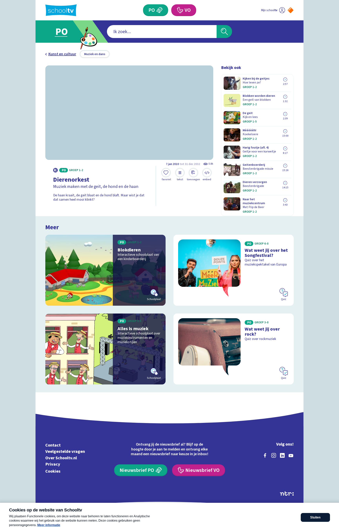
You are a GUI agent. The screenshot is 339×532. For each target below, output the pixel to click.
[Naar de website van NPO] (290, 10)
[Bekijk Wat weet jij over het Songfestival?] (233, 270)
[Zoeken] (224, 31)
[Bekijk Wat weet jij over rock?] (233, 349)
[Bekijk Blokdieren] (105, 270)
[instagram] (273, 455)
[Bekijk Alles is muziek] (105, 349)
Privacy (52, 464)
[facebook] (265, 455)
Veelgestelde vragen (65, 452)
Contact (53, 445)
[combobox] (162, 31)
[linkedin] (282, 455)
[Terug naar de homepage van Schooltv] (61, 10)
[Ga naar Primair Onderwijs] (65, 31)
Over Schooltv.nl (61, 458)
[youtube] (291, 455)
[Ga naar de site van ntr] (287, 493)
